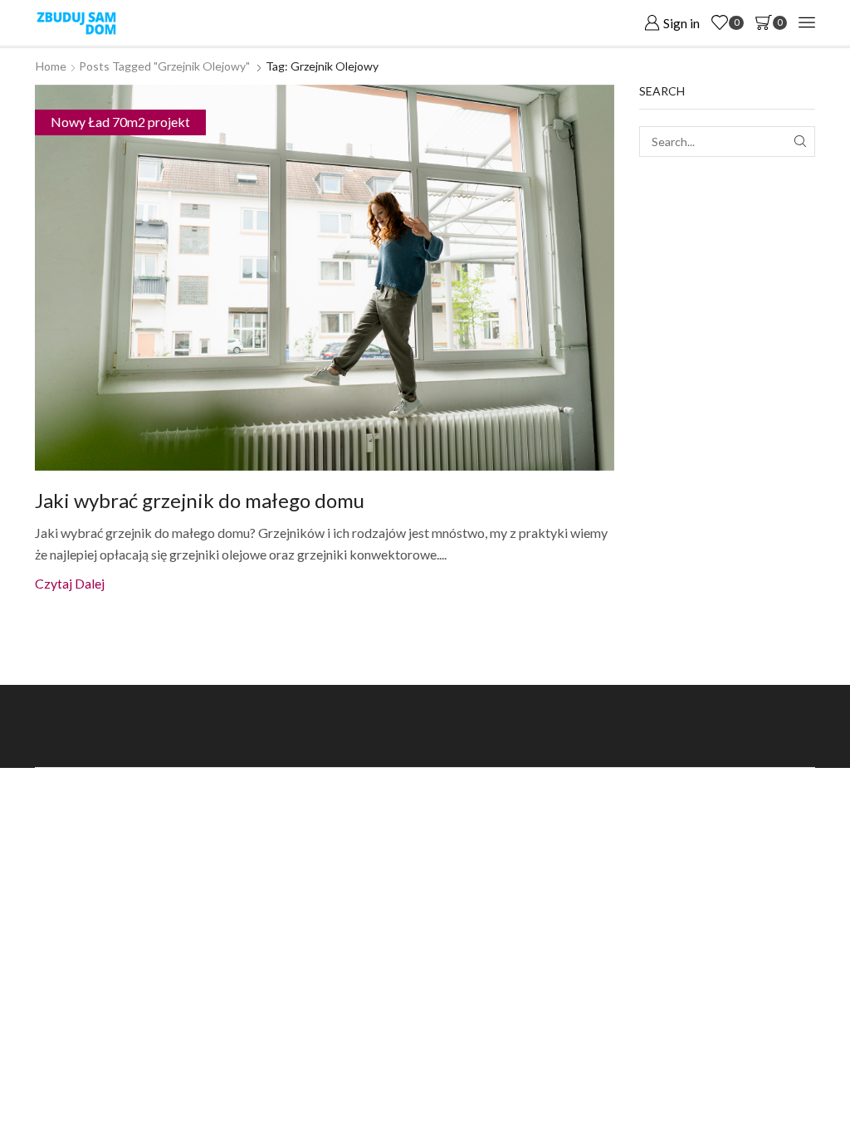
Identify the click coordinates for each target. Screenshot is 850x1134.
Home (51, 66)
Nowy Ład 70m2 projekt (120, 122)
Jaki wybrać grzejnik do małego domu (199, 500)
